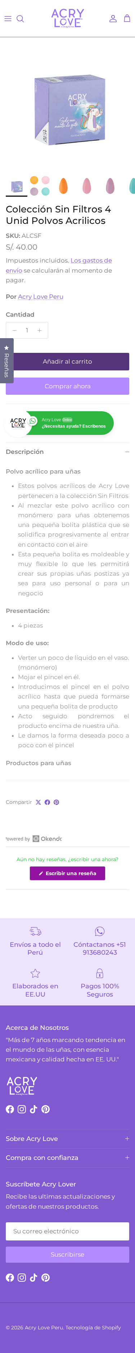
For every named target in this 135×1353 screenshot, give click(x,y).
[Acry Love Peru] (68, 18)
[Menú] (8, 19)
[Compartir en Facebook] (47, 802)
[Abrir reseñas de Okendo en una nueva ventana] (34, 838)
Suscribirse (67, 1254)
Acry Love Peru (40, 296)
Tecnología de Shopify (93, 1327)
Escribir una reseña (74, 875)
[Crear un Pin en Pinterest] (56, 802)
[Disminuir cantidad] (12, 330)
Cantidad (20, 314)
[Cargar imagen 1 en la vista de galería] (67, 104)
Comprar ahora (68, 386)
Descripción (25, 451)
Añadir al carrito (67, 361)
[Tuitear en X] (38, 802)
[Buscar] (24, 19)
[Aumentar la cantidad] (41, 330)
